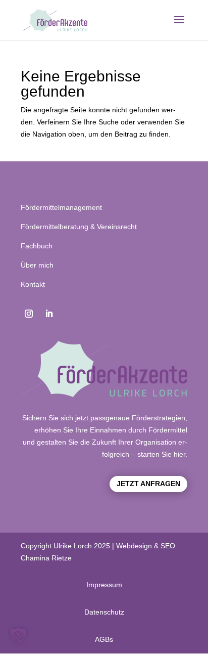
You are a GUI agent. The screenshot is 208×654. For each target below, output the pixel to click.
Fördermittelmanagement (61, 207)
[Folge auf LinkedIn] (49, 314)
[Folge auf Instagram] (29, 314)
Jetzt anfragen (148, 483)
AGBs (104, 639)
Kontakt (33, 284)
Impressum (104, 585)
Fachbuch (37, 246)
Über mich (37, 265)
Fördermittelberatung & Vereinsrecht (79, 227)
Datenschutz (104, 612)
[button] (18, 636)
